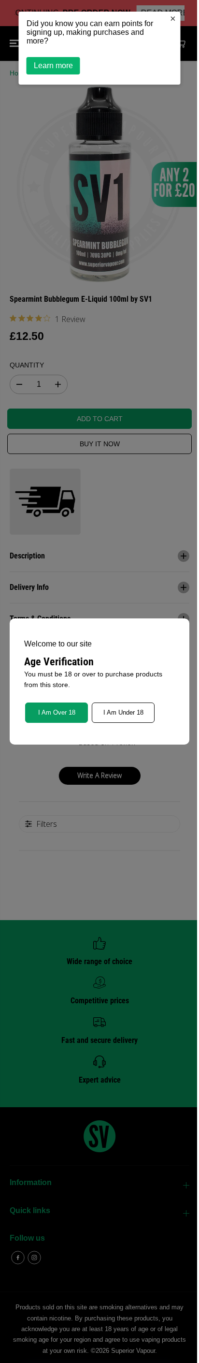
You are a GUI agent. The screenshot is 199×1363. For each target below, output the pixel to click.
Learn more (51, 65)
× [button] (170, 18)
